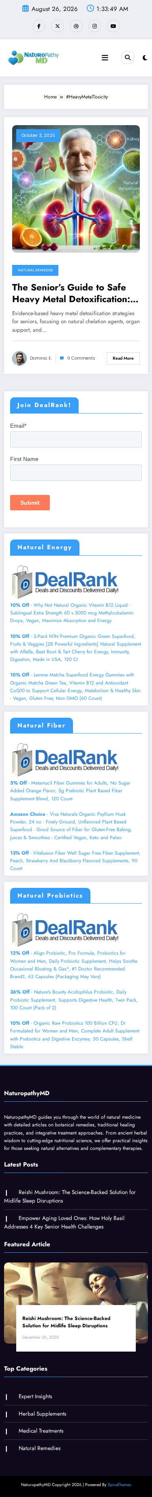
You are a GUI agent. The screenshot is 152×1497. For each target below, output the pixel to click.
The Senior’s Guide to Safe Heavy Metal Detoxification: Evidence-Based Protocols (71, 293)
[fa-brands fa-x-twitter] (57, 26)
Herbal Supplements (42, 1414)
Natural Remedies (35, 270)
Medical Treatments (41, 1431)
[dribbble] (76, 26)
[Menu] (105, 58)
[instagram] (95, 26)
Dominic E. (41, 358)
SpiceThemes (119, 1485)
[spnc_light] (145, 57)
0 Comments (81, 358)
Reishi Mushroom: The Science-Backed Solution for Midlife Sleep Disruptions (66, 1322)
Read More (123, 358)
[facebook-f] (39, 26)
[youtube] (113, 26)
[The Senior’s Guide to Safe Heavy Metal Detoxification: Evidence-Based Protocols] (76, 188)
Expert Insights (35, 1396)
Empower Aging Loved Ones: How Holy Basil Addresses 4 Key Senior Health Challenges (64, 1222)
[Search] (127, 57)
